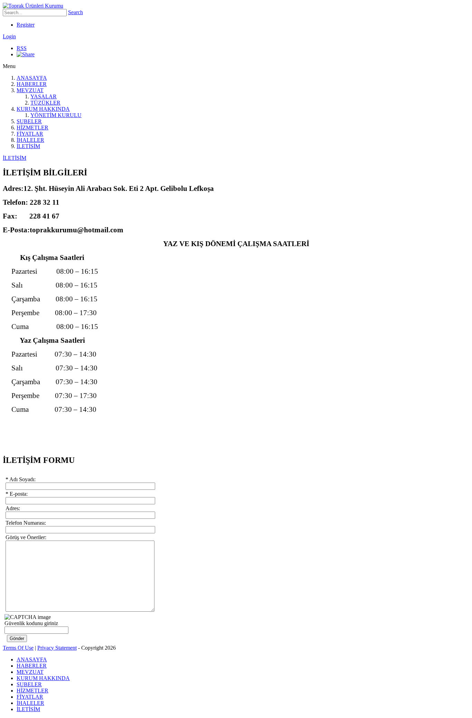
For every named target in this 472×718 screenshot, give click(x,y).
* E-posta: (17, 494)
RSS (22, 48)
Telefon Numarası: (26, 523)
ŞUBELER (29, 121)
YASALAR (43, 96)
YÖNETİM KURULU (56, 115)
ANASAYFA (32, 78)
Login (9, 36)
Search (75, 12)
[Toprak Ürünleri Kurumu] (33, 6)
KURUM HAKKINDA (43, 109)
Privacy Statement (57, 648)
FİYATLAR (30, 134)
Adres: (13, 508)
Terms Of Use (18, 648)
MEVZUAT (30, 90)
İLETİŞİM (28, 146)
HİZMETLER (32, 127)
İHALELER (30, 140)
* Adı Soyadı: (21, 479)
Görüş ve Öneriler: (26, 537)
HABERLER (32, 84)
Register (26, 25)
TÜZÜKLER (45, 103)
